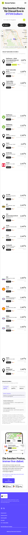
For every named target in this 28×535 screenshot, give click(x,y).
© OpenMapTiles (11, 47)
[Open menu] (25, 3)
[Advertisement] (14, 101)
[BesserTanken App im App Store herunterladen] (7, 486)
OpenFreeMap (5, 47)
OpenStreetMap (22, 47)
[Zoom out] (3, 33)
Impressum (3, 513)
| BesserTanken (8, 526)
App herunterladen (8, 480)
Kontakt (3, 520)
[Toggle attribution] (25, 47)
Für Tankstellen (4, 522)
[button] (14, 39)
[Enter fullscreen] (3, 36)
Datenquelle (4, 518)
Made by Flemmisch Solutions (14, 531)
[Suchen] (24, 20)
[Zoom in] (3, 31)
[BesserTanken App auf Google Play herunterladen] (17, 486)
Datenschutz (4, 515)
